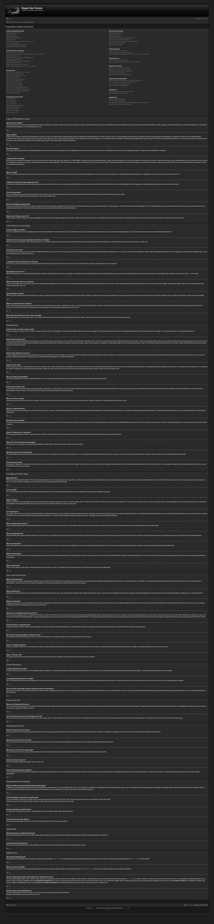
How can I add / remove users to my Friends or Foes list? (124, 61)
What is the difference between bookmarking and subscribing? (126, 80)
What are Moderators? (115, 34)
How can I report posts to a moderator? (17, 87)
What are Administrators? (116, 32)
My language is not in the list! (14, 59)
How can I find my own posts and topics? (120, 74)
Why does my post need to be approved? (17, 91)
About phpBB (135, 859)
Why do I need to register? (13, 32)
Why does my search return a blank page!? (120, 71)
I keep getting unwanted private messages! (120, 52)
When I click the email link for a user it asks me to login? (21, 66)
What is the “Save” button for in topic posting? (18, 89)
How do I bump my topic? (13, 92)
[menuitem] (8, 18)
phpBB (190, 273)
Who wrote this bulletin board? (117, 99)
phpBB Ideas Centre (87, 869)
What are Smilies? (11, 102)
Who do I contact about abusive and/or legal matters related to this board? (129, 102)
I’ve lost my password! (12, 43)
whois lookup (131, 879)
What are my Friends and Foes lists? (119, 60)
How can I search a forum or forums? (119, 67)
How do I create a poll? (12, 77)
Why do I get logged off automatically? (16, 45)
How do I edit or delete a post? (14, 73)
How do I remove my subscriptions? (119, 85)
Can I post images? (11, 103)
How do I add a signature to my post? (16, 75)
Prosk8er (125, 908)
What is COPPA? (10, 34)
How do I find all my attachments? (118, 93)
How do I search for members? (117, 73)
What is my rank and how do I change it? (17, 64)
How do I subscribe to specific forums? (119, 84)
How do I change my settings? (14, 52)
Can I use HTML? (11, 100)
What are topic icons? (12, 112)
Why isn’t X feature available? (117, 100)
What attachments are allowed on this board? (121, 91)
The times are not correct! (13, 56)
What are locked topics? (12, 110)
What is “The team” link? (115, 45)
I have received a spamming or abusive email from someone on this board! (129, 54)
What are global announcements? (15, 105)
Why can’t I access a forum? (14, 82)
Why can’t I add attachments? (14, 84)
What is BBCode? (11, 98)
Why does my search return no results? (120, 69)
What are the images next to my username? (18, 61)
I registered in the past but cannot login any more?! (20, 41)
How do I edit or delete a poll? (14, 80)
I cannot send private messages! (118, 50)
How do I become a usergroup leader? (119, 39)
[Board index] (14, 10)
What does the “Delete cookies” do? (16, 46)
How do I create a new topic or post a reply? (18, 72)
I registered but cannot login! (14, 38)
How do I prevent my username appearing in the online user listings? (24, 54)
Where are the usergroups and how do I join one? (122, 38)
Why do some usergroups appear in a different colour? (123, 41)
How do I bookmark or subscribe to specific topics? (123, 82)
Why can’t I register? (11, 36)
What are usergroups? (115, 36)
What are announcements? (13, 107)
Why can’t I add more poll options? (15, 79)
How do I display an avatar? (13, 62)
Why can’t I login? (11, 39)
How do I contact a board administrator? (120, 104)
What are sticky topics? (12, 109)
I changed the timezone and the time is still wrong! (19, 57)
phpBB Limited (56, 859)
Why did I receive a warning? (14, 85)
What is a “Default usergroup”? (117, 43)
